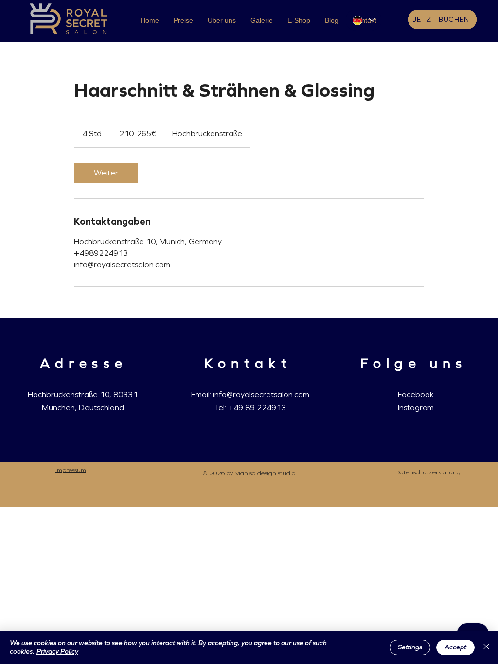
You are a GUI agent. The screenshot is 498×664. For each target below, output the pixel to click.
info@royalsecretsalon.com (261, 394)
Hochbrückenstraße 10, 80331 (83, 394)
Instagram (416, 407)
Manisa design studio (264, 473)
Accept (455, 647)
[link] (106, 173)
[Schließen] (486, 647)
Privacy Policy (57, 651)
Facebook (415, 394)
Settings (410, 647)
